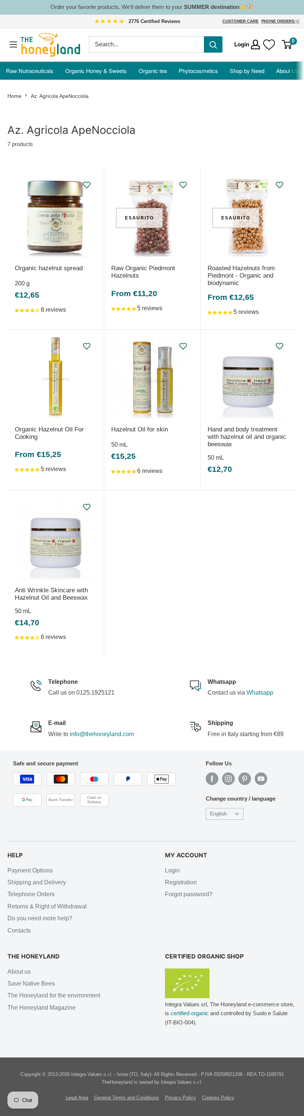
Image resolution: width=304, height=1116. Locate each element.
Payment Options (30, 870)
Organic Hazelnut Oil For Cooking (49, 433)
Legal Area (77, 1097)
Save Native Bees (31, 983)
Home (14, 96)
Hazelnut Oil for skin (139, 429)
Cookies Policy (218, 1097)
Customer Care (240, 21)
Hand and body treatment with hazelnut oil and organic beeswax (247, 437)
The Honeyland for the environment (53, 995)
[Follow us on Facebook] (212, 778)
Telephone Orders (30, 894)
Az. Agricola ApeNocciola (60, 96)
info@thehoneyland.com (102, 734)
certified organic (190, 1013)
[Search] (213, 44)
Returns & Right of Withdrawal (47, 906)
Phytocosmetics (198, 70)
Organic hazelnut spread (49, 268)
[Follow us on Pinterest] (244, 778)
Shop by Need (247, 70)
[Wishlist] (269, 44)
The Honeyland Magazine (41, 1007)
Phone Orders (278, 21)
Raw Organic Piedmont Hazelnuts (143, 272)
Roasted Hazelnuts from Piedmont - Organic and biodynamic (241, 276)
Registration (181, 882)
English (218, 814)
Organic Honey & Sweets (96, 70)
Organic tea (153, 70)
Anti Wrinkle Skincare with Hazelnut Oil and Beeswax (51, 594)
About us (19, 971)
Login (172, 870)
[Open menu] (13, 44)
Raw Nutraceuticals (29, 70)
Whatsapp (260, 692)
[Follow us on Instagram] (228, 778)
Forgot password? (188, 894)
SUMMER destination (211, 7)
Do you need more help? (39, 918)
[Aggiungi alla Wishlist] (87, 185)
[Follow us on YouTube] (261, 778)
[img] (109, 22)
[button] (28, 310)
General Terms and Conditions (126, 1097)
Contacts (19, 930)
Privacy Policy (180, 1097)
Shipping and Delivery (36, 882)
